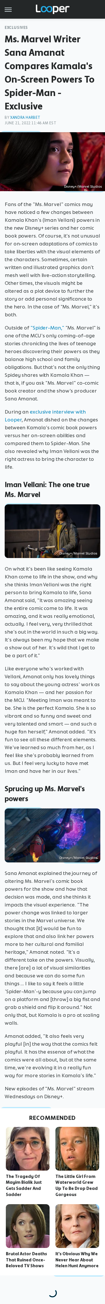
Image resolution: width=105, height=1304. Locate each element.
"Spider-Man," (47, 327)
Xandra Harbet (25, 117)
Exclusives (16, 27)
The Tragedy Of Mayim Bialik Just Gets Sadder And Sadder (24, 1185)
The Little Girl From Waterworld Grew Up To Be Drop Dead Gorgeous (76, 1185)
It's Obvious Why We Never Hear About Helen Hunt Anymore (77, 1260)
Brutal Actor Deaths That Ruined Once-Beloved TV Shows (26, 1260)
